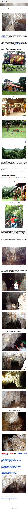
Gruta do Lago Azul (18, 43)
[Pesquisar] (8, 1)
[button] (1, 11)
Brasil (5, 498)
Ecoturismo (9, 498)
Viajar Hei (4, 1)
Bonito (3, 498)
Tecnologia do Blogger (14, 508)
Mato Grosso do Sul (14, 498)
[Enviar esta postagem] (1, 497)
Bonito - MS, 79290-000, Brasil (7, 499)
